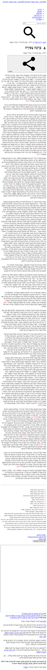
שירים (40, 9)
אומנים (39, 11)
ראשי (44, 42)
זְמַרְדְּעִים (8, 616)
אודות (36, 618)
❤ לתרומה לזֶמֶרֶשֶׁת (39, 541)
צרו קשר (30, 618)
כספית (26, 667)
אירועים (39, 13)
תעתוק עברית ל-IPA (18, 616)
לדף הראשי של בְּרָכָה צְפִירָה (37, 537)
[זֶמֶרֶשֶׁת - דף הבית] (43, 621)
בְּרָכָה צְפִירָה (37, 42)
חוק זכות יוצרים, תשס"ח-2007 (15, 633)
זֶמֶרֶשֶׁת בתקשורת (16, 618)
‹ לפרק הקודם (41, 535)
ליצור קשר (42, 637)
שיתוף (10, 71)
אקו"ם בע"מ (41, 627)
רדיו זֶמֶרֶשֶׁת (39, 616)
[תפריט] (44, 5)
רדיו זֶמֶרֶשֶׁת (38, 15)
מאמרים (39, 19)
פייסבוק (24, 618)
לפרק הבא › (42, 539)
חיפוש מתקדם (37, 17)
